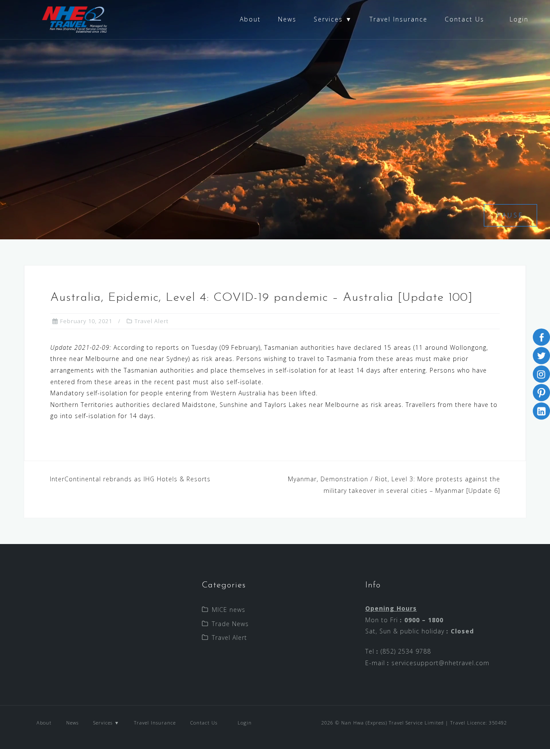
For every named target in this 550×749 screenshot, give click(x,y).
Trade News (230, 624)
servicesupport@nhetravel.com (440, 663)
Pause (510, 215)
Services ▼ (333, 19)
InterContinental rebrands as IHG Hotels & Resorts (130, 479)
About (250, 19)
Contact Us (464, 19)
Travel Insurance (399, 19)
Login (518, 19)
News (287, 19)
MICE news (228, 609)
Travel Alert (151, 321)
